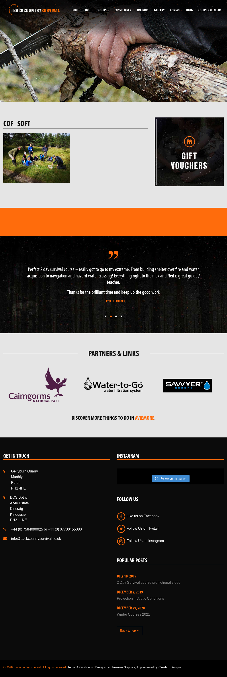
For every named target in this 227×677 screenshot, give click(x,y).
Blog (189, 10)
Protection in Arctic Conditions (140, 598)
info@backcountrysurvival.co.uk (36, 538)
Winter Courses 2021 (133, 614)
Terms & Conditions (80, 667)
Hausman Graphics (123, 667)
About (88, 10)
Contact (175, 10)
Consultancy (123, 10)
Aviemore (144, 417)
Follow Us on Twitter (142, 528)
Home (75, 10)
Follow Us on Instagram (145, 541)
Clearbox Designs (170, 667)
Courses (103, 10)
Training (143, 10)
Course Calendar (209, 10)
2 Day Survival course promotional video (148, 582)
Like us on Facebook (142, 516)
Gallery (159, 10)
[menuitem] (73, 10)
